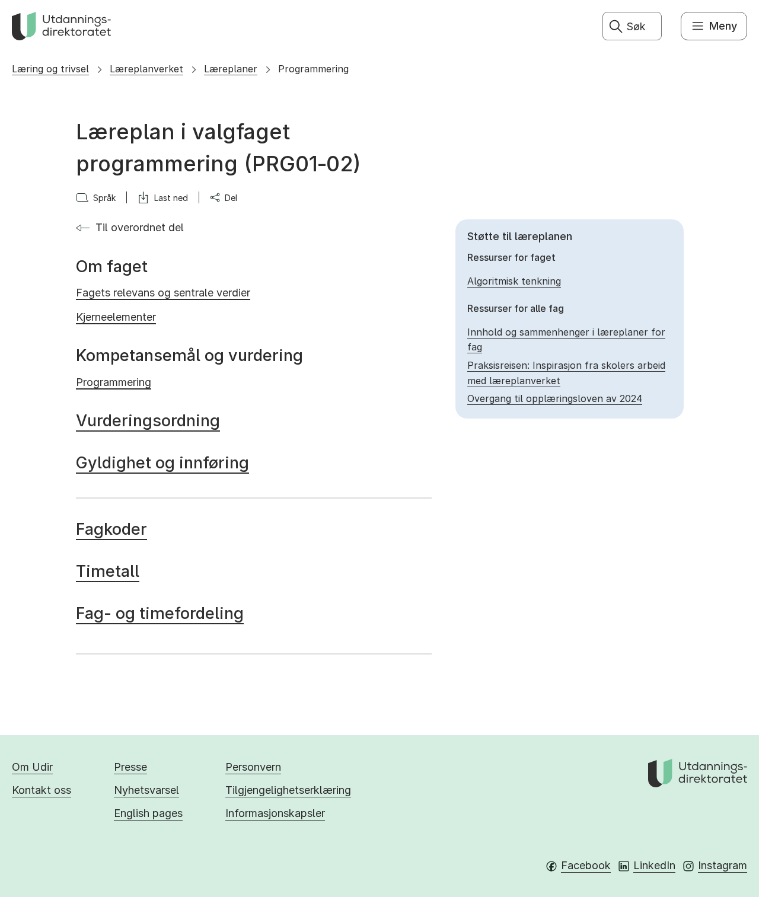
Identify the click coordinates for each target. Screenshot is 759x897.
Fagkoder (111, 529)
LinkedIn (654, 865)
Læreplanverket (146, 69)
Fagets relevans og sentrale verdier (163, 292)
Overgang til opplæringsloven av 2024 (554, 398)
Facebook (586, 865)
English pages (148, 813)
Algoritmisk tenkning (514, 281)
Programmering (313, 69)
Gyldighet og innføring (162, 463)
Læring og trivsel (50, 69)
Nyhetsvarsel (146, 790)
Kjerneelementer (116, 317)
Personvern (253, 767)
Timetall (107, 571)
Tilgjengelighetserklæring (288, 790)
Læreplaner (230, 69)
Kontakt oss (41, 790)
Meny (723, 26)
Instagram (722, 865)
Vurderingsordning (148, 420)
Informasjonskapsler (275, 813)
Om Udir (32, 767)
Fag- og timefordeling (160, 613)
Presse (130, 767)
